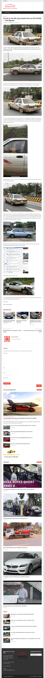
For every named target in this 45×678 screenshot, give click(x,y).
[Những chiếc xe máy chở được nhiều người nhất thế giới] (6, 614)
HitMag (40, 676)
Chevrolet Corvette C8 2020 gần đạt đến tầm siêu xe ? (22, 437)
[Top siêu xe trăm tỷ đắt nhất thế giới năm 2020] (6, 443)
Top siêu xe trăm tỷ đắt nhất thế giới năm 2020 (20, 443)
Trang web (5, 377)
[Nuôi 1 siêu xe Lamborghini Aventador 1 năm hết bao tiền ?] (6, 620)
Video (13, 416)
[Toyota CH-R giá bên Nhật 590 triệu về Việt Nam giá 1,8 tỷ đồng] (6, 626)
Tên (4, 367)
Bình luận (5, 353)
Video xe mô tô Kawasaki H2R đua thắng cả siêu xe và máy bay (23, 425)
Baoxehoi (11, 676)
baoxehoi (10, 22)
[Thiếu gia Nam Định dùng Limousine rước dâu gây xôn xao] (22, 517)
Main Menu (7, 12)
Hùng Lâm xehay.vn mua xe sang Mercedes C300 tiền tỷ (15, 605)
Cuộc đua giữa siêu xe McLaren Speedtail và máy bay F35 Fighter (20, 418)
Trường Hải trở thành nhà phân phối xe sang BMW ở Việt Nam (16, 576)
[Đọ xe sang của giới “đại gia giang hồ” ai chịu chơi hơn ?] (6, 431)
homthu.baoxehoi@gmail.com (8, 669)
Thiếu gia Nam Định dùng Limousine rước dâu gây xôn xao (15, 518)
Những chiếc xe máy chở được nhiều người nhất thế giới (22, 614)
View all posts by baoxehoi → (16, 339)
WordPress (35, 676)
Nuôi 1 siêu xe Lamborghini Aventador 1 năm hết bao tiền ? (23, 620)
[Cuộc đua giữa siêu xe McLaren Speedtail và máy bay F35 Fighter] (22, 392)
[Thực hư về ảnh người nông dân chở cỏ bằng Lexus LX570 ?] (6, 632)
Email (4, 372)
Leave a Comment (16, 22)
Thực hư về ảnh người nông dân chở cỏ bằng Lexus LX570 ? (23, 632)
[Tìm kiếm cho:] (22, 385)
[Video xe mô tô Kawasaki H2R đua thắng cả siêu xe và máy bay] (6, 425)
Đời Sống (4, 16)
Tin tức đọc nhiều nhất (7, 416)
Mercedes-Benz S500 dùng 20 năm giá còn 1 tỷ (9, 321)
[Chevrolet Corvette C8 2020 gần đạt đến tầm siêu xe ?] (6, 437)
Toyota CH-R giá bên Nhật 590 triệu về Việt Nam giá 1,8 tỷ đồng (23, 626)
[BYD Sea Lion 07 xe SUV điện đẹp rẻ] (22, 319)
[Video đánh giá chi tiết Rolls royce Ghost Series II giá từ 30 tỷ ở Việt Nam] (22, 488)
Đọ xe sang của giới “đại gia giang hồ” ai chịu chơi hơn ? (22, 431)
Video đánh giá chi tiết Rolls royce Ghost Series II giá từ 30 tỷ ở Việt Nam (18, 489)
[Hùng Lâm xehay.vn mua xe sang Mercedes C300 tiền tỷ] (22, 604)
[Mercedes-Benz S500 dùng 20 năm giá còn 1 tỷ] (9, 319)
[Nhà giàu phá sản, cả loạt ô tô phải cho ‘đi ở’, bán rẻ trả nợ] (36, 319)
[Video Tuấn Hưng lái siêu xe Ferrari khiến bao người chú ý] (22, 546)
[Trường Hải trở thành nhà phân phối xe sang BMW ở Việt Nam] (22, 575)
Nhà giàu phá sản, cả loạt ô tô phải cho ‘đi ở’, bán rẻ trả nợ (35, 322)
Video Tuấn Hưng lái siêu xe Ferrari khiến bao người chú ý (15, 547)
